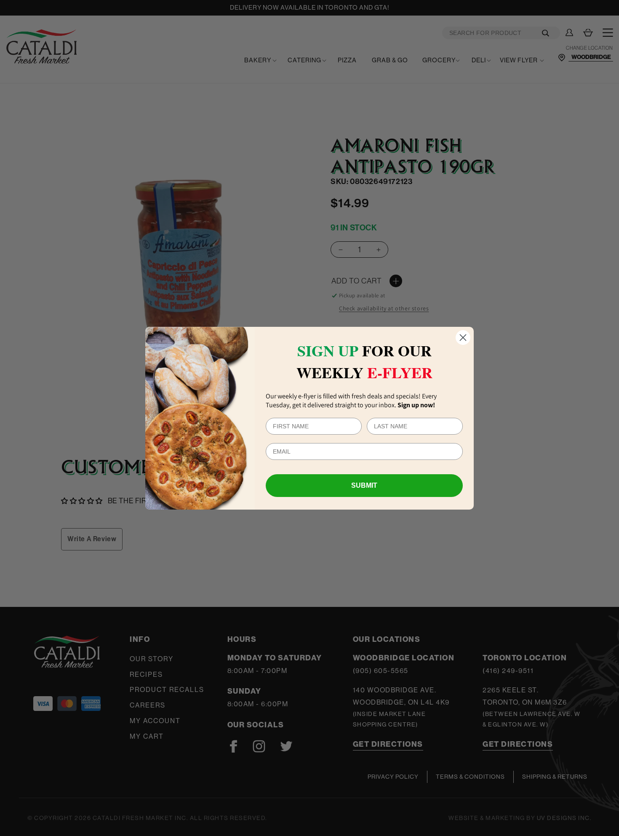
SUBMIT (364, 485)
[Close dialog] (463, 337)
